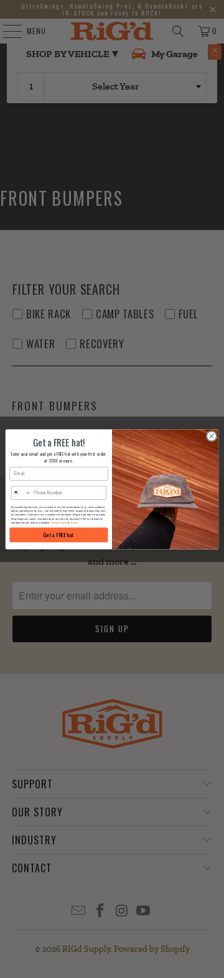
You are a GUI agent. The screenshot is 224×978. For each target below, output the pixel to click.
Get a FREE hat (58, 534)
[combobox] (21, 492)
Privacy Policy (59, 522)
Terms (73, 522)
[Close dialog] (211, 435)
